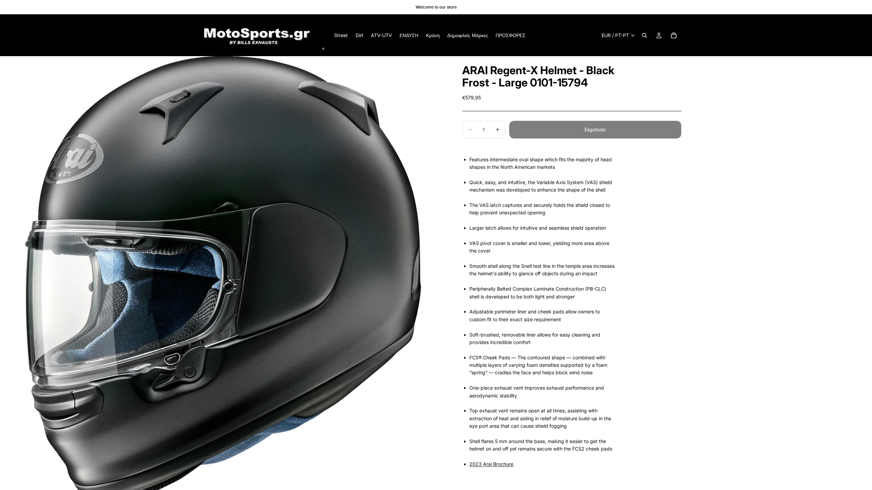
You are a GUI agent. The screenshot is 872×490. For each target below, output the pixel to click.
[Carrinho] (673, 35)
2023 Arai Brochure (491, 464)
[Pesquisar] (644, 35)
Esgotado (595, 129)
